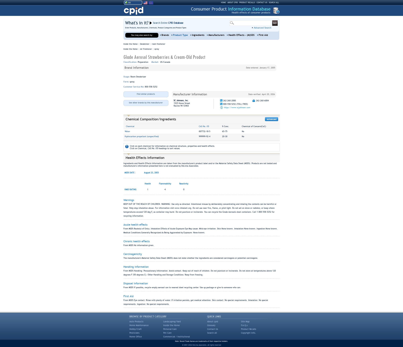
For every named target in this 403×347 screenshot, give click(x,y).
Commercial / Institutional (176, 336)
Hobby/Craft (135, 329)
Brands (165, 35)
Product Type (180, 35)
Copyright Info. (248, 333)
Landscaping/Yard (172, 321)
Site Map (245, 321)
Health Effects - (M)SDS (241, 35)
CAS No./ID (204, 126)
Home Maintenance (139, 325)
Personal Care (170, 329)
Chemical (130, 126)
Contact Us (212, 329)
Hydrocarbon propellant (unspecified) (142, 136)
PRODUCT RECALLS (247, 2)
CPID (133, 10)
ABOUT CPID (232, 2)
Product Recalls (248, 329)
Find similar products (146, 94)
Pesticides (134, 333)
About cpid (212, 321)
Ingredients (198, 35)
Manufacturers (216, 35)
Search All (212, 333)
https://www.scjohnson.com (237, 107)
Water (127, 131)
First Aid (263, 35)
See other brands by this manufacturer (146, 103)
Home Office (135, 336)
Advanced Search (262, 27)
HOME (223, 2)
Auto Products (136, 321)
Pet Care (167, 333)
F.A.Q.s (244, 325)
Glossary (211, 325)
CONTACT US (262, 2)
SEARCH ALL (274, 2)
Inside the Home (171, 325)
